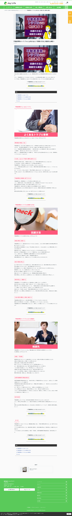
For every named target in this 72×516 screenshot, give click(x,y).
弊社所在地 (39, 498)
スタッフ (38, 484)
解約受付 (38, 495)
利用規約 (28, 507)
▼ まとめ (18, 100)
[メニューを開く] (66, 7)
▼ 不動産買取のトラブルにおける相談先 (23, 452)
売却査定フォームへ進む (36, 86)
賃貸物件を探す (18, 7)
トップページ (9, 7)
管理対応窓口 (39, 492)
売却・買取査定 (38, 7)
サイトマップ (43, 507)
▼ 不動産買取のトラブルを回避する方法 (23, 450)
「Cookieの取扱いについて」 (11, 514)
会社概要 (59, 7)
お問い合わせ (49, 7)
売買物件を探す (28, 7)
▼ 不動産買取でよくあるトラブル (22, 95)
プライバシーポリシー (35, 507)
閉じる (69, 513)
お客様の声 (39, 487)
